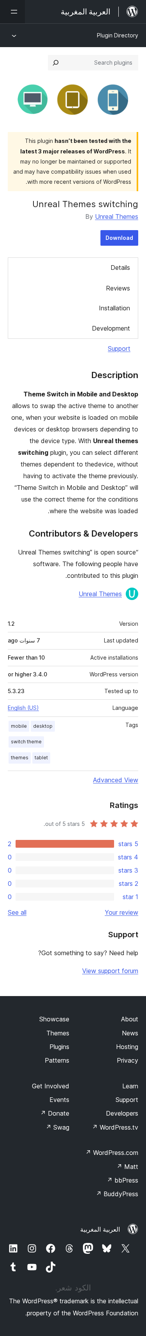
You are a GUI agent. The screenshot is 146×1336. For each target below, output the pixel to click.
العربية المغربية (100, 1229)
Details (120, 267)
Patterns (57, 1060)
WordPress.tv (115, 1127)
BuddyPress (117, 1194)
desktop (43, 726)
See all (17, 912)
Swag (57, 1127)
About (129, 1019)
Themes (57, 1033)
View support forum (110, 971)
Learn (130, 1086)
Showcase (54, 1019)
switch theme (26, 742)
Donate (54, 1113)
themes (19, 757)
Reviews (118, 288)
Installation (114, 308)
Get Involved (50, 1086)
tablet (41, 757)
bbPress (122, 1180)
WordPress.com (111, 1152)
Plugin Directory (117, 35)
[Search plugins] (55, 62)
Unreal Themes (116, 216)
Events (59, 1100)
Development (111, 328)
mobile (19, 726)
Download (119, 237)
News (130, 1033)
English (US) (23, 707)
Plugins (59, 1047)
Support (119, 348)
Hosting (127, 1047)
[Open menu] (12, 11)
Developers (122, 1113)
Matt (127, 1167)
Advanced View (115, 780)
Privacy (127, 1060)
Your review (121, 912)
